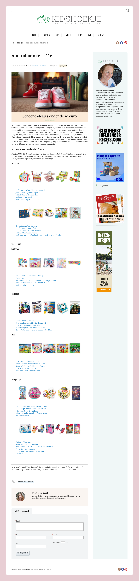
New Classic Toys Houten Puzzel (28, 200)
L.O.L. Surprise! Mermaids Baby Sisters (31, 409)
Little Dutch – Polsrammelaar (27, 195)
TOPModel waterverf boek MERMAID (30, 283)
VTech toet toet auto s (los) (26, 228)
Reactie (18, 521)
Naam (17, 535)
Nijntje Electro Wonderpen (26, 226)
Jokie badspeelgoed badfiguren (28, 193)
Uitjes (79, 35)
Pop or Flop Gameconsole (25, 449)
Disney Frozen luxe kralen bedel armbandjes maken (36, 281)
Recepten (46, 35)
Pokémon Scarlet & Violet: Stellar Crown (31, 406)
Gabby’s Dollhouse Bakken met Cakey (30, 366)
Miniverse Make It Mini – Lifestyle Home (31, 413)
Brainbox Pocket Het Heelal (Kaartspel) (31, 323)
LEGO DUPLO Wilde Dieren (26, 233)
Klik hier (60, 470)
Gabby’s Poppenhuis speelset (27, 444)
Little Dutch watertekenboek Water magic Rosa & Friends (38, 235)
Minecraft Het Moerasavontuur (28, 371)
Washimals (20, 278)
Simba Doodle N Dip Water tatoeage (29, 276)
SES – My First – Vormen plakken (28, 231)
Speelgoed (20, 43)
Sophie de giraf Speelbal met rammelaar (31, 190)
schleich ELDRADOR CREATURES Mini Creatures (34, 447)
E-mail (55, 535)
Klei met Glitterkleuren (25, 285)
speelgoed (30, 481)
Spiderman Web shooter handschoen (30, 451)
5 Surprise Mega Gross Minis (27, 411)
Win (89, 35)
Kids (57, 35)
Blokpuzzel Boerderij (24, 197)
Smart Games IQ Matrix (25, 321)
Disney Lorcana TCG (23, 416)
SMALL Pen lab (21, 454)
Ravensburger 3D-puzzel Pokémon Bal (30, 328)
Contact (101, 35)
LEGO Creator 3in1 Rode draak (27, 368)
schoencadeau (22, 481)
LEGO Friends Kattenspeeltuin (27, 361)
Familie (68, 35)
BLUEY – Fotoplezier (23, 442)
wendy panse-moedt (39, 66)
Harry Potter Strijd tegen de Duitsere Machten (34, 330)
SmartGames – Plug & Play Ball (28, 325)
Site (17, 543)
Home (34, 35)
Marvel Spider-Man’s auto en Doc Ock (30, 364)
